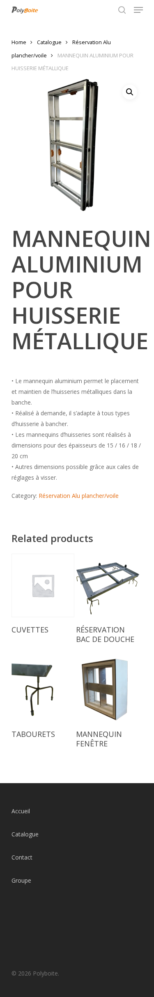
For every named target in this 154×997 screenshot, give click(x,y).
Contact (21, 857)
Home (18, 42)
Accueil (20, 811)
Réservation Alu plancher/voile (79, 496)
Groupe (21, 880)
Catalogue (49, 42)
